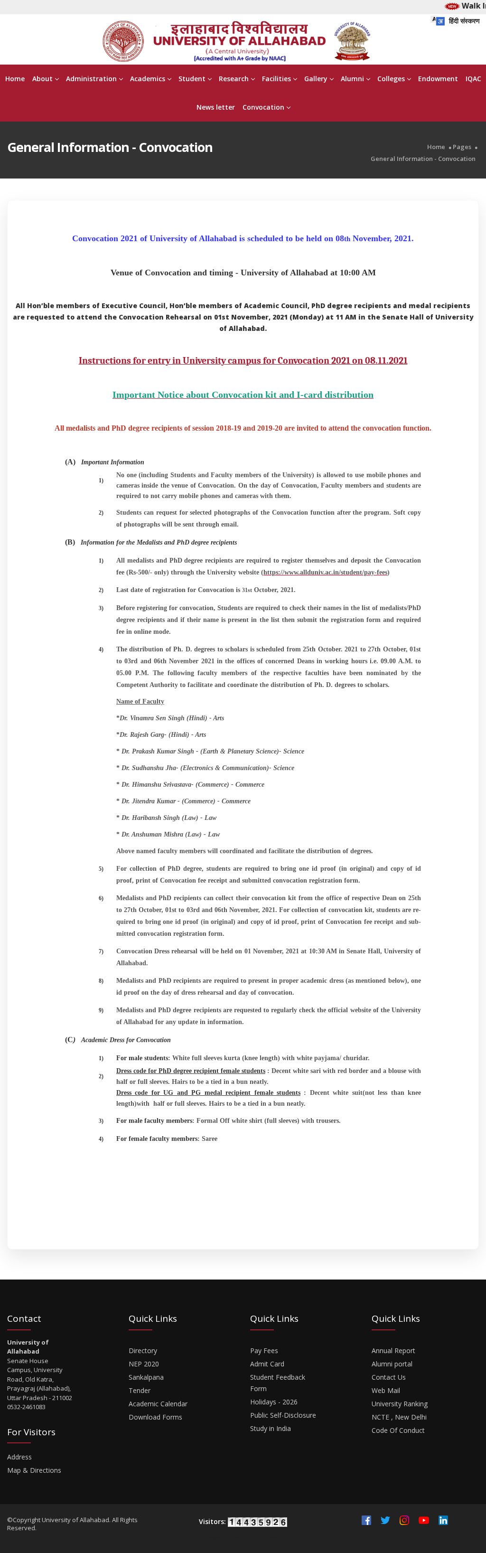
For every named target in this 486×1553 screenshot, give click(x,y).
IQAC (473, 78)
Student (192, 78)
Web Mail (386, 1390)
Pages (462, 147)
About (42, 78)
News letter (215, 107)
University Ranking (400, 1403)
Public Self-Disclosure (283, 1415)
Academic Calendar (158, 1403)
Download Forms (155, 1416)
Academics (147, 78)
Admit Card (267, 1363)
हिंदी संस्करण (463, 20)
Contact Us (389, 1377)
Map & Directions (34, 1470)
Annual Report (393, 1350)
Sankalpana (146, 1377)
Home (15, 78)
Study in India (270, 1428)
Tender (139, 1390)
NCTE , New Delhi (399, 1416)
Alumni (352, 78)
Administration (91, 78)
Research (234, 78)
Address (19, 1456)
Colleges (391, 78)
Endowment (438, 78)
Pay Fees (264, 1350)
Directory (143, 1350)
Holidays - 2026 (274, 1401)
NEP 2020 (144, 1363)
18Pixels (268, 1538)
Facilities (276, 78)
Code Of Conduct (398, 1430)
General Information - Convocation (423, 159)
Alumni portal (392, 1363)
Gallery (315, 78)
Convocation (263, 107)
